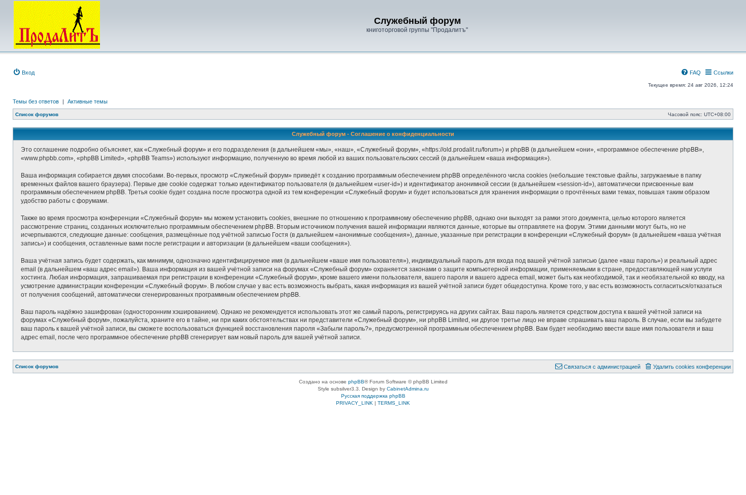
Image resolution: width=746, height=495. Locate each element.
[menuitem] (24, 72)
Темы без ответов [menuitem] (36, 101)
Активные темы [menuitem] (87, 101)
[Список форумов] (57, 25)
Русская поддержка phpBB (373, 396)
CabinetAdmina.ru (408, 389)
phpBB (356, 381)
